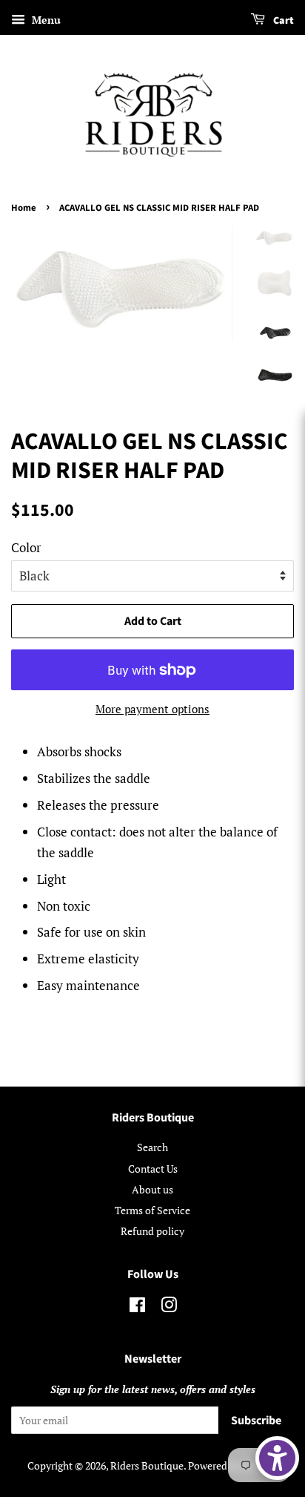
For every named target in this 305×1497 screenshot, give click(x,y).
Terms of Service (152, 1210)
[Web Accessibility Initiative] (277, 1458)
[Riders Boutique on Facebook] (137, 1307)
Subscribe (256, 1420)
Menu (45, 20)
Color (26, 547)
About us (152, 1189)
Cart (282, 20)
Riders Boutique (147, 1465)
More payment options (152, 708)
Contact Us (153, 1169)
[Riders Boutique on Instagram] (169, 1307)
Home (23, 207)
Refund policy (152, 1231)
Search (152, 1147)
